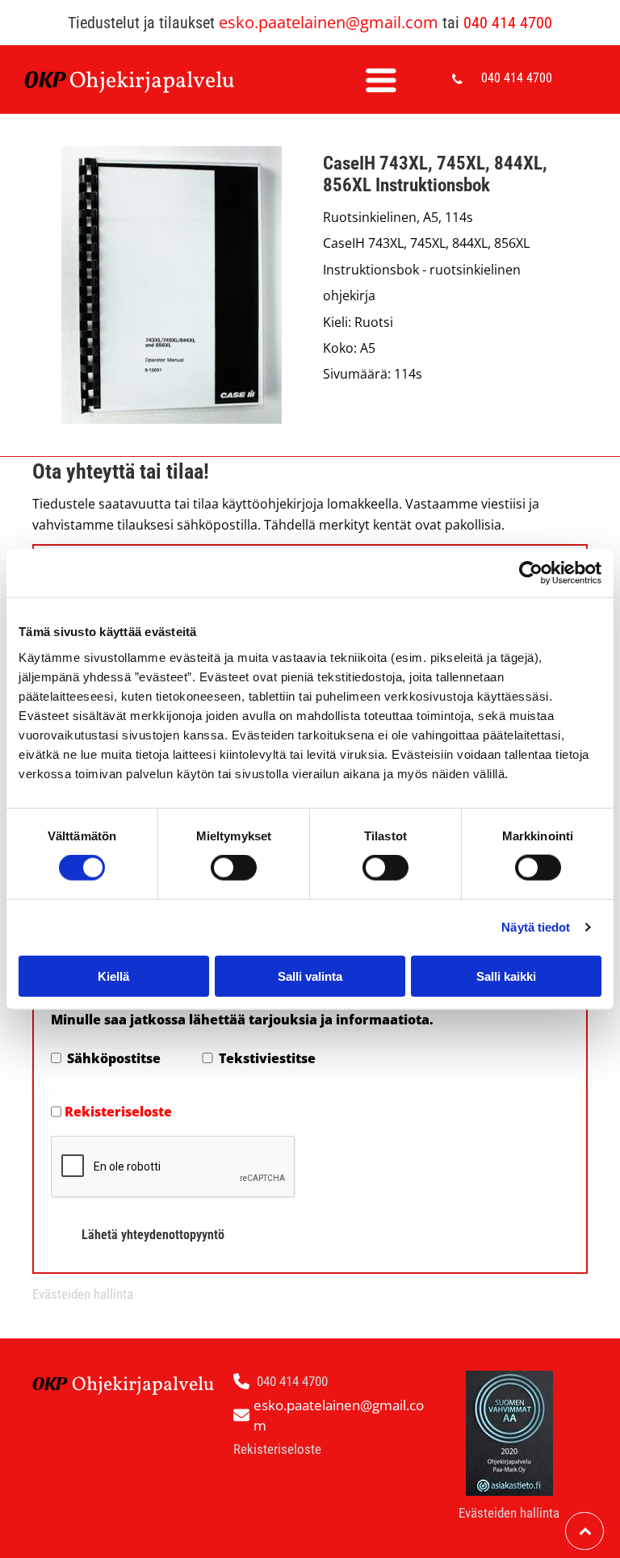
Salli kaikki (506, 975)
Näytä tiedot (535, 927)
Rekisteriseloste (118, 1111)
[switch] (234, 868)
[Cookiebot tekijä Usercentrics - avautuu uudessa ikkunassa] (530, 573)
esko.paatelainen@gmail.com (328, 22)
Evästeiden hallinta (82, 1294)
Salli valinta (310, 975)
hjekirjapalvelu (160, 81)
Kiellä (113, 975)
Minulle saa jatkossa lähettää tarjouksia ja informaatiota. (242, 1019)
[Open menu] (381, 80)
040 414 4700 (507, 22)
